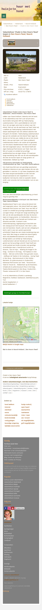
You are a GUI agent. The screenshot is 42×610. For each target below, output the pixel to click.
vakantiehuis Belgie (11, 484)
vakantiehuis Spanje (11, 489)
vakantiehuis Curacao (11, 498)
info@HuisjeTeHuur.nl (11, 580)
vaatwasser (25, 412)
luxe (9, 390)
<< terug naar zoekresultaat (14, 368)
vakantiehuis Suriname (12, 496)
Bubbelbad (8, 533)
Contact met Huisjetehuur (13, 455)
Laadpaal (7, 540)
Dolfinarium (8, 552)
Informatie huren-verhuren (13, 453)
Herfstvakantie (9, 567)
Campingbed (8, 538)
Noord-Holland (30, 24)
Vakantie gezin (7, 388)
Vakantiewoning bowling (11, 384)
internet (7, 407)
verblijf (5, 393)
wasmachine (25, 410)
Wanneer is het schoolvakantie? (15, 451)
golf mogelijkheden (28, 423)
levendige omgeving (12, 423)
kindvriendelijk (10, 418)
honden (30, 388)
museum (24, 390)
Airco (6, 531)
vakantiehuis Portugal (12, 491)
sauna (7, 412)
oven (29, 390)
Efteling (6, 555)
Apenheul (7, 550)
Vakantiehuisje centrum (27, 384)
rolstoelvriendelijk (11, 415)
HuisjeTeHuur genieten (27, 386)
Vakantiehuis (7, 24)
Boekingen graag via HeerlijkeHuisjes (17, 293)
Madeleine (7, 522)
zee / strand (25, 418)
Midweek (7, 569)
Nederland (19, 24)
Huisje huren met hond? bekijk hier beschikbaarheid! (16, 190)
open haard (25, 407)
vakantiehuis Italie (10, 493)
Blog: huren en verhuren (12, 457)
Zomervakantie (9, 571)
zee (10, 393)
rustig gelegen (10, 420)
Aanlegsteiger (9, 529)
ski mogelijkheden (27, 420)
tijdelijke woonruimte (12, 426)
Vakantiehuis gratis (20, 388)
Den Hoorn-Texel (11, 26)
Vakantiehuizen (4, 16)
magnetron (16, 390)
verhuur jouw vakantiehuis (13, 480)
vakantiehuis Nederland (12, 482)
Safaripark (7, 557)
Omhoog (6, 591)
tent (34, 390)
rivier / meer (25, 415)
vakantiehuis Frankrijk (12, 487)
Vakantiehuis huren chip (10, 386)
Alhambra (7, 548)
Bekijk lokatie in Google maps (13, 344)
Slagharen (7, 559)
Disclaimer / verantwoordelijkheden (16, 448)
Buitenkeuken (9, 536)
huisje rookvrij (26, 404)
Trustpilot (7, 505)
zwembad (8, 410)
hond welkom (9, 404)
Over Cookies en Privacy (12, 460)
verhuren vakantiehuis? (11, 575)
